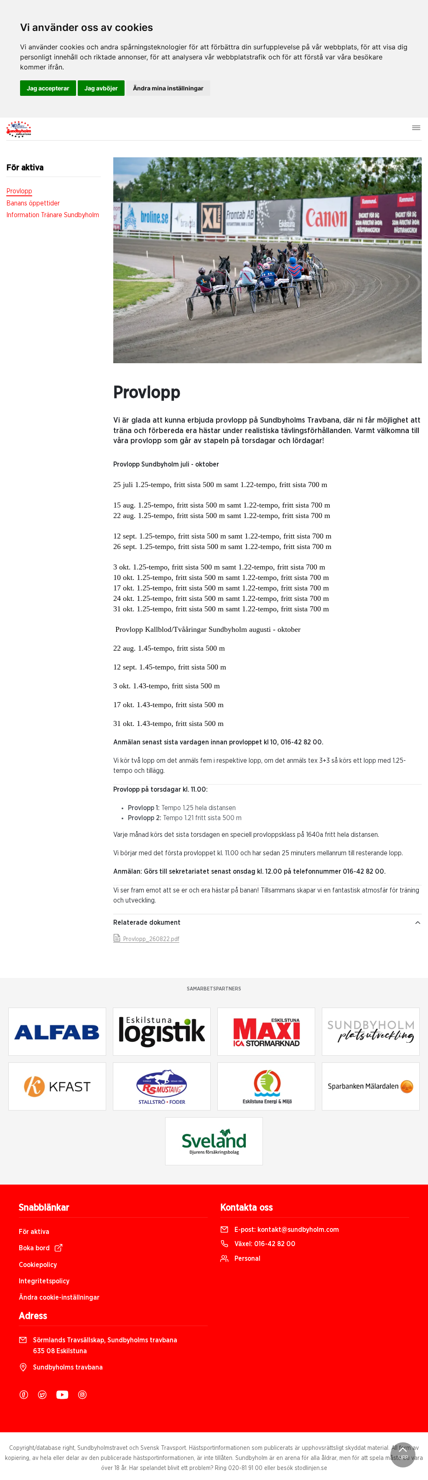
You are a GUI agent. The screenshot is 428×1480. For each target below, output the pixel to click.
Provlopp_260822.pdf (150, 939)
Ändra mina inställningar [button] (168, 88)
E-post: (286, 1229)
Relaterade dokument (147, 922)
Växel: (264, 1244)
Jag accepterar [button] (48, 88)
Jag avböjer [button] (101, 88)
